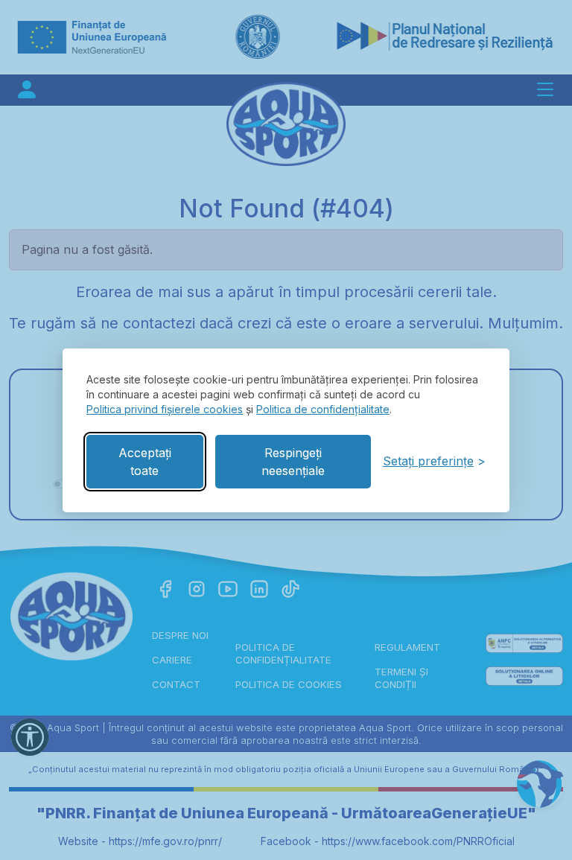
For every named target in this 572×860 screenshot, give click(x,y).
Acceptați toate (144, 461)
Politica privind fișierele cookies (164, 409)
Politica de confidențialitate (323, 409)
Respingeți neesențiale (293, 461)
